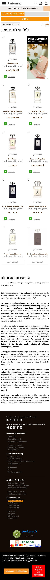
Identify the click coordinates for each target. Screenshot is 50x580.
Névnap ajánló (13, 516)
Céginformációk (14, 456)
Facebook (12, 511)
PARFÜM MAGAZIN (15, 501)
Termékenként (47, 24)
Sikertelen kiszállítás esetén (18, 485)
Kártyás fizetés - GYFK (16, 491)
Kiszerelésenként (43, 24)
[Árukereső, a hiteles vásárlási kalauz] (17, 537)
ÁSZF (10, 470)
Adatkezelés (12, 467)
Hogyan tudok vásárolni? (17, 441)
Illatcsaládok (12, 518)
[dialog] (25, 566)
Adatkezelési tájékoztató (17, 494)
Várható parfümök (14, 503)
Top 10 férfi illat (13, 508)
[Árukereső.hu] (29, 532)
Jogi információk (14, 464)
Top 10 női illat (13, 505)
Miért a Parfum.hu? (15, 459)
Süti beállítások (14, 450)
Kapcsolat (11, 437)
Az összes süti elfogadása (16, 571)
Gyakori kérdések (14, 439)
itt (29, 560)
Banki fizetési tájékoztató (17, 488)
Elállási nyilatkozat (15, 472)
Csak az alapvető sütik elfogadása (38, 571)
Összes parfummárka (16, 447)
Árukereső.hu (30, 536)
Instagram (11, 514)
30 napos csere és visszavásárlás (21, 461)
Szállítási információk (16, 483)
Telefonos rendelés (15, 445)
